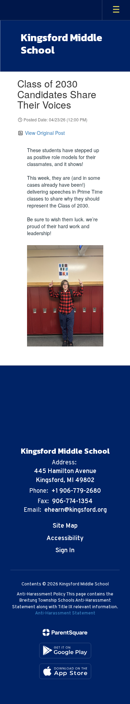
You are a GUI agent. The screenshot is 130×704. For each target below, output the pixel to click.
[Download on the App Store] (65, 671)
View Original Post (45, 132)
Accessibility (65, 539)
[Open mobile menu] (116, 10)
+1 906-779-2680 (76, 491)
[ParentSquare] (65, 632)
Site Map (65, 526)
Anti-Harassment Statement (65, 613)
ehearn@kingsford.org (75, 510)
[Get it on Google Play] (65, 650)
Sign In (65, 551)
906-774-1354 (72, 502)
